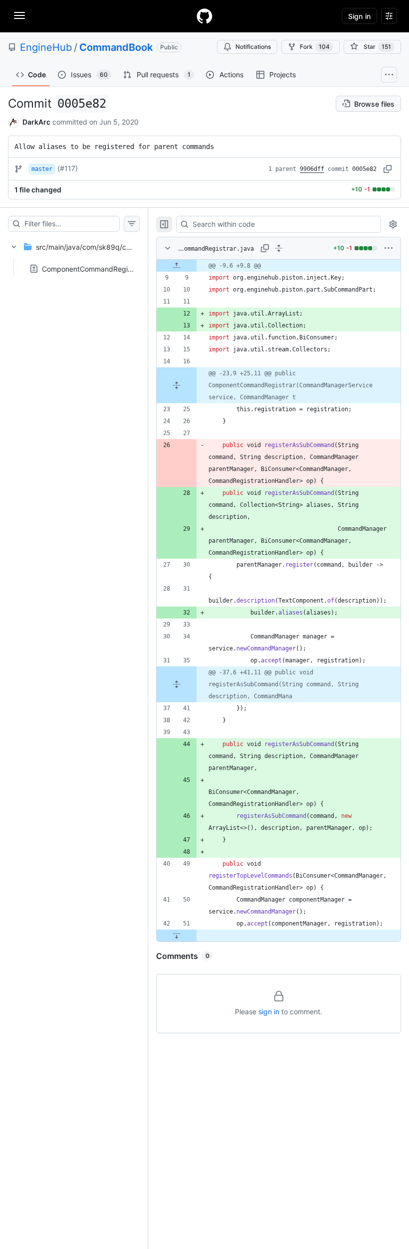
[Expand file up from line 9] (177, 266)
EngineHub (46, 47)
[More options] (389, 248)
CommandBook (116, 47)
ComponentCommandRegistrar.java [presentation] (100, 268)
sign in (268, 1011)
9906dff (312, 168)
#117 (67, 168)
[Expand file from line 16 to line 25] (177, 385)
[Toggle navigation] (19, 15)
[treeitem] (74, 255)
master (41, 168)
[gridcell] (279, 266)
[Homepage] (204, 16)
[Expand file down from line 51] (177, 935)
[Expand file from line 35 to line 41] (177, 684)
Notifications (253, 46)
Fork (315, 46)
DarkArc (36, 122)
